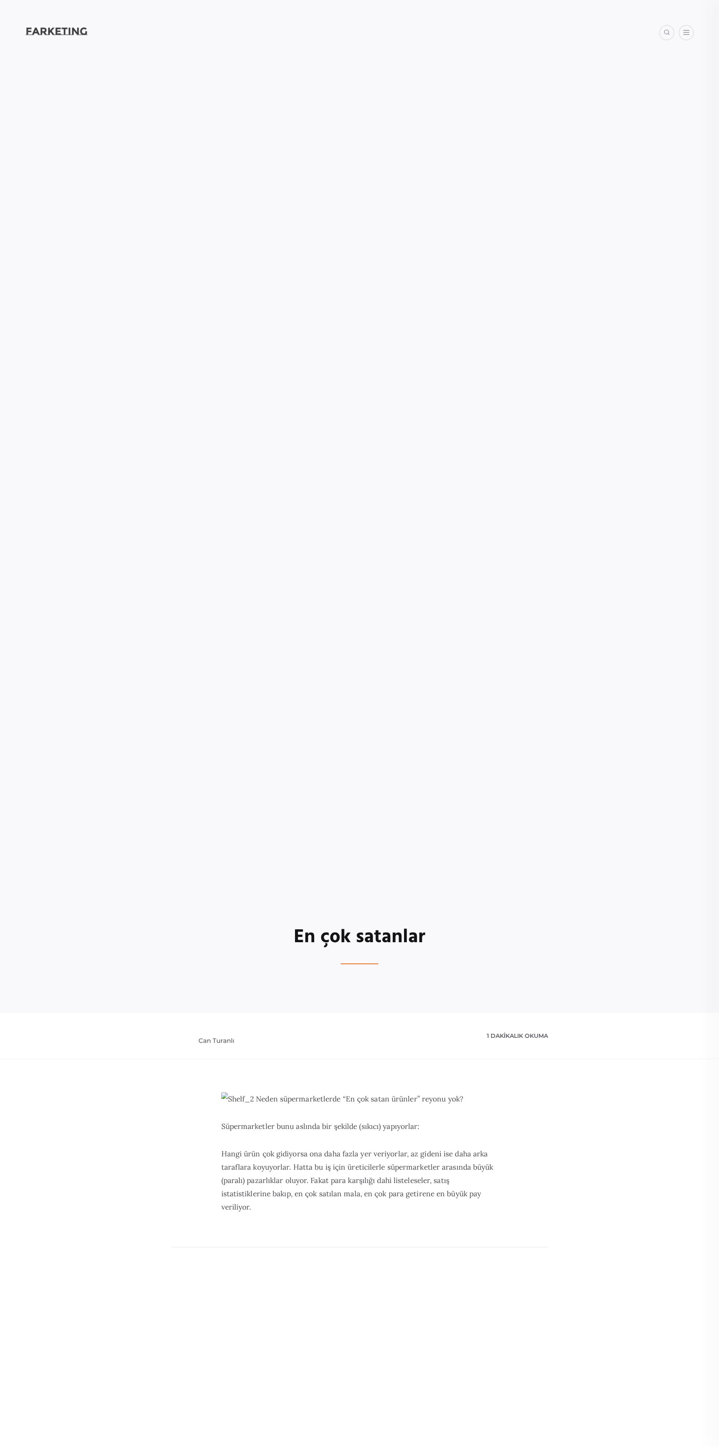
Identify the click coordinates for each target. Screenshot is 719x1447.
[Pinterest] (604, 74)
